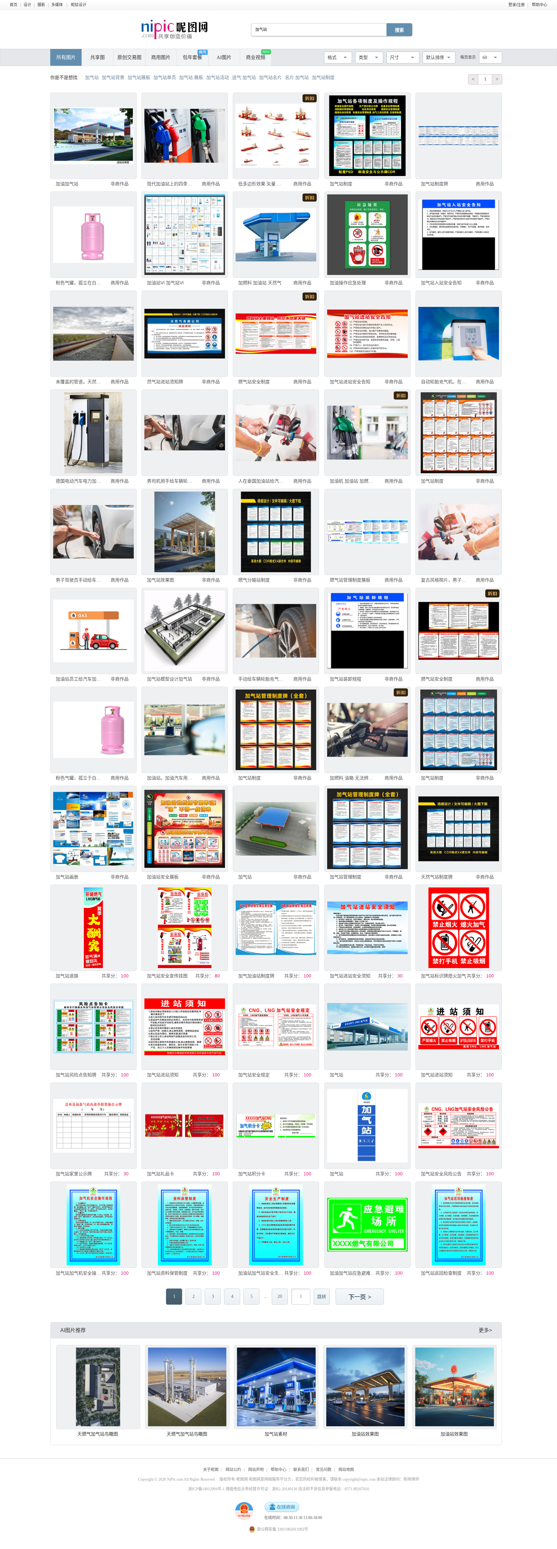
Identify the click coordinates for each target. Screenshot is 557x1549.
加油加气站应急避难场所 (353, 1273)
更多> (485, 1330)
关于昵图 (211, 1469)
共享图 (97, 57)
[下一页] (360, 1297)
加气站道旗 (67, 975)
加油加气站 (67, 183)
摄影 (41, 5)
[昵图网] (175, 29)
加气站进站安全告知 (350, 381)
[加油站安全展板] (185, 829)
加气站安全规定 (254, 1074)
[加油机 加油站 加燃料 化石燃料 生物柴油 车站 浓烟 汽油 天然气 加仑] (367, 432)
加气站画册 (67, 876)
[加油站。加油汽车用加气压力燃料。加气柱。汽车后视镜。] (185, 730)
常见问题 (323, 1469)
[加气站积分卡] (276, 1126)
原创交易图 (129, 57)
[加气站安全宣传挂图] (185, 928)
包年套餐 (192, 57)
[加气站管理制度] (367, 829)
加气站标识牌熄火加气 (443, 975)
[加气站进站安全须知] (367, 928)
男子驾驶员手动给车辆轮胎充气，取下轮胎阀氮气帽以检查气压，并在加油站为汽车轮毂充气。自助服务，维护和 (79, 580)
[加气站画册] (93, 829)
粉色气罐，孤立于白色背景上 (79, 777)
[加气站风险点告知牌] (93, 1027)
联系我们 (301, 1469)
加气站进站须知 (163, 1074)
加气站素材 (276, 1433)
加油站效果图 (365, 1433)
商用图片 (161, 57)
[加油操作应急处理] (367, 234)
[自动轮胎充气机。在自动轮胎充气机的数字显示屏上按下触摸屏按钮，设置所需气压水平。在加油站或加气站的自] (458, 333)
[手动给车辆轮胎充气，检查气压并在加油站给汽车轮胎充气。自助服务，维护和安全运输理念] (276, 631)
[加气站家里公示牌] (93, 1126)
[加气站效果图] (185, 532)
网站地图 (346, 1469)
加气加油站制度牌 (256, 975)
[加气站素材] (276, 1387)
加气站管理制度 (345, 876)
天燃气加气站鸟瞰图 (97, 1433)
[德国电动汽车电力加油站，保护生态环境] (93, 432)
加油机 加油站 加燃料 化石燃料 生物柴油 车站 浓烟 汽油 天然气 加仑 (353, 481)
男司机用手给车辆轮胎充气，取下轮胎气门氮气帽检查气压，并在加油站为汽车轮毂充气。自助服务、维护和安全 (170, 481)
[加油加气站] (93, 136)
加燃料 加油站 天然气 (259, 282)
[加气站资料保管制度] (185, 1224)
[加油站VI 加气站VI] (185, 234)
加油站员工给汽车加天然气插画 (79, 678)
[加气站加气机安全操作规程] (93, 1224)
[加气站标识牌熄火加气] (458, 928)
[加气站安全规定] (276, 1027)
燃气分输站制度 (254, 580)
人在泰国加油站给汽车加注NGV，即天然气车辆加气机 (262, 481)
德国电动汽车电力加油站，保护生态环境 (79, 481)
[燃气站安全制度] (276, 333)
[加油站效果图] (365, 1387)
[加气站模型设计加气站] (185, 631)
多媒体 (57, 5)
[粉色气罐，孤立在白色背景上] (93, 234)
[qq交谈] (281, 1507)
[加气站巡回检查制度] (458, 1224)
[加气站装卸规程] (367, 631)
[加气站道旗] (93, 928)
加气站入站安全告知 (441, 282)
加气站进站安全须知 (350, 975)
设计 (27, 5)
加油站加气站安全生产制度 (262, 1273)
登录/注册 (516, 5)
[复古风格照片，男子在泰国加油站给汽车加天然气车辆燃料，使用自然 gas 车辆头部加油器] (458, 532)
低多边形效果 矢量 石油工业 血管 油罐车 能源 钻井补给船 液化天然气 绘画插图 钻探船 (262, 183)
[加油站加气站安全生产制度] (276, 1224)
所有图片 (66, 57)
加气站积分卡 (251, 1173)
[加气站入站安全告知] (458, 234)
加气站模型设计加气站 (169, 678)
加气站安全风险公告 (441, 1173)
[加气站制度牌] (458, 136)
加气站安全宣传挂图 (167, 975)
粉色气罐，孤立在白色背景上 (79, 282)
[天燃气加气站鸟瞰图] (98, 1387)
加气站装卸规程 (345, 678)
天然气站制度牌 (437, 876)
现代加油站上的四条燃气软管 (170, 183)
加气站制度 (341, 183)
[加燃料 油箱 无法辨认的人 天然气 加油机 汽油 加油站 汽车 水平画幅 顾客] (367, 730)
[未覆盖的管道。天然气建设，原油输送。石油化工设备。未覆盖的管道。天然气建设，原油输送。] (93, 333)
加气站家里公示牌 (74, 1173)
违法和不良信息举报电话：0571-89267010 (333, 1489)
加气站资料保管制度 (167, 1273)
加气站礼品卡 (160, 1173)
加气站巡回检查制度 (441, 1273)
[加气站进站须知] (185, 1027)
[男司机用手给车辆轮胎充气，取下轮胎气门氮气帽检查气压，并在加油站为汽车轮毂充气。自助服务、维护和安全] (185, 432)
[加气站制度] (367, 136)
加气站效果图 (160, 580)
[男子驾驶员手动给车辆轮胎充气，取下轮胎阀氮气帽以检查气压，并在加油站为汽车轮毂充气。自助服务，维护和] (93, 532)
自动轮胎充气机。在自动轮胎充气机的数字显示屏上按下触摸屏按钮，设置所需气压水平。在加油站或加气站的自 (444, 381)
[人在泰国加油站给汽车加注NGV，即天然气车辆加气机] (276, 432)
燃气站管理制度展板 (350, 580)
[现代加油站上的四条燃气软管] (185, 136)
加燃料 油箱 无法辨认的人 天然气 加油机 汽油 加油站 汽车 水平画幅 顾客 (353, 777)
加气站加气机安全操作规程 (79, 1273)
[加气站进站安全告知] (367, 333)
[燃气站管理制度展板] (367, 532)
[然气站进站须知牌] (185, 333)
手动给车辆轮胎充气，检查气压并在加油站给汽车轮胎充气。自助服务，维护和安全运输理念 (262, 678)
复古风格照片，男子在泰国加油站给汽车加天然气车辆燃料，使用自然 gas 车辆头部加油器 (444, 580)
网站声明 (256, 1469)
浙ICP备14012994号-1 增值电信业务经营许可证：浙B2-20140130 (242, 1489)
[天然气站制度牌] (458, 829)
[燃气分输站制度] (276, 532)
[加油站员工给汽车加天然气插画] (93, 631)
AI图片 (224, 57)
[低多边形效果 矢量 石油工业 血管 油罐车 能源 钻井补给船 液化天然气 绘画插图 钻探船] (276, 136)
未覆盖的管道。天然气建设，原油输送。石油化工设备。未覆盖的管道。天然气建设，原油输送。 (79, 381)
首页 (13, 5)
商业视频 (257, 55)
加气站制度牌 (434, 183)
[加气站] (276, 829)
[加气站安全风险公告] (458, 1126)
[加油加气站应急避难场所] (367, 1224)
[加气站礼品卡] (185, 1126)
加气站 (245, 876)
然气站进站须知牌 (165, 381)
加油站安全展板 (163, 876)
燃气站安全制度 (254, 381)
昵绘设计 (78, 5)
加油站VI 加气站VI (165, 282)
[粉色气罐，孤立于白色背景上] (93, 730)
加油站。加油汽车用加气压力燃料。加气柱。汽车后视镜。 (170, 777)
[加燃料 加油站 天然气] (276, 234)
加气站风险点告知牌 (76, 1074)
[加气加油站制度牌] (276, 928)
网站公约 (233, 1469)
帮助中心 (539, 5)
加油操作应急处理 (348, 282)
